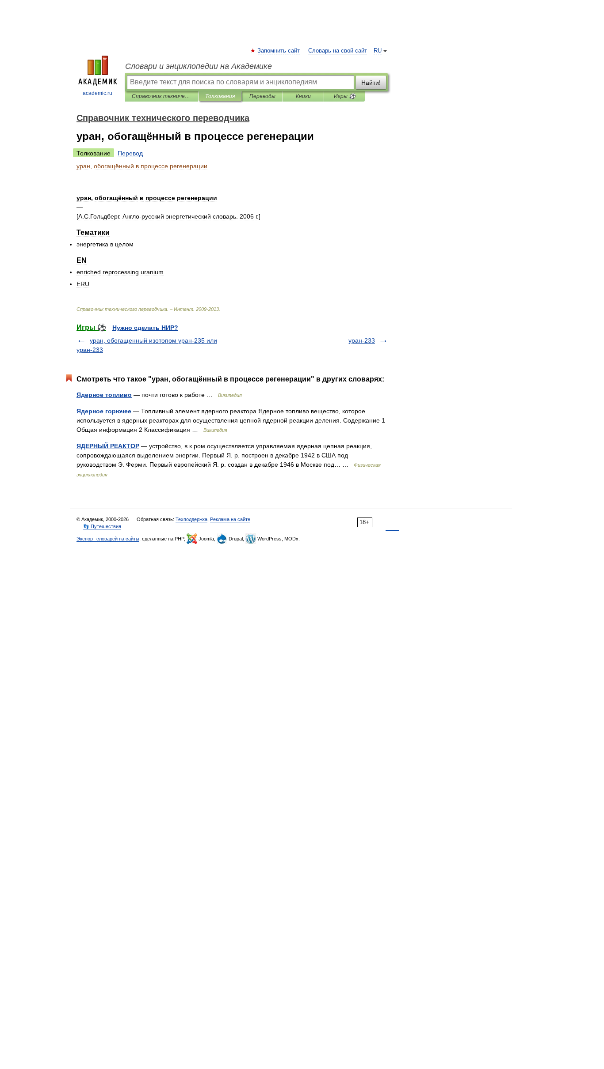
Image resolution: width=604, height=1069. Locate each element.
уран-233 (361, 340)
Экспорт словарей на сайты (107, 538)
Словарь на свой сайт (337, 51)
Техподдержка (191, 519)
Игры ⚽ (345, 96)
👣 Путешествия (102, 526)
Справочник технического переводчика (161, 96)
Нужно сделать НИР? (145, 327)
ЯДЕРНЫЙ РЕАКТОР (107, 446)
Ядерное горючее (103, 411)
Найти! (371, 82)
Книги (303, 96)
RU (378, 51)
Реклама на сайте (230, 519)
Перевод (130, 153)
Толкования (220, 96)
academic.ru (97, 93)
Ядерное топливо (104, 394)
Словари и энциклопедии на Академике (198, 66)
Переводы (262, 96)
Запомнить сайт (279, 51)
